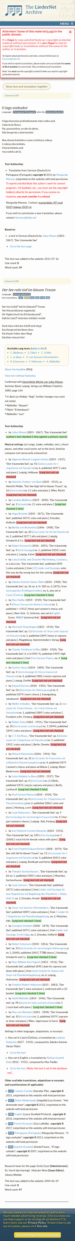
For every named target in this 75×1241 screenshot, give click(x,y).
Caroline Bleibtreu (22, 499)
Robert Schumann (21, 944)
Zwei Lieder (16, 490)
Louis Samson (19, 885)
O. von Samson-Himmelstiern (42, 357)
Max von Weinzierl (22, 1012)
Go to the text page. (21, 246)
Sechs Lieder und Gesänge (27, 726)
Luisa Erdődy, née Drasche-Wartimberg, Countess (39, 559)
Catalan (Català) (23, 1091)
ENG (32, 297)
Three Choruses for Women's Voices (32, 604)
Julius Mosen (19, 432)
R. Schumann (17, 361)
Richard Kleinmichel (22, 754)
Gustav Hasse (20, 667)
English (56, 613)
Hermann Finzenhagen (24, 626)
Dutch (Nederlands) (25, 1100)
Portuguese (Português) (28, 1133)
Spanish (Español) (23, 1146)
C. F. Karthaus (19, 735)
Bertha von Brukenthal (24, 527)
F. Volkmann (35, 361)
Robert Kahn (19, 722)
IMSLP (19, 617)
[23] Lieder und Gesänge (46, 568)
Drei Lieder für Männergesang (35, 690)
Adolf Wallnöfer (20, 998)
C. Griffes (46, 352)
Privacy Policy (37, 1222)
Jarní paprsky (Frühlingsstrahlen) (24, 590)
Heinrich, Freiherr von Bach (27, 481)
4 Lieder (22, 504)
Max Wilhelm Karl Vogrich (26, 962)
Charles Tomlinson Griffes (26, 649)
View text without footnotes (20, 375)
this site (42, 1226)
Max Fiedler (18, 600)
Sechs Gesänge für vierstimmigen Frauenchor (30, 817)
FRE (37, 297)
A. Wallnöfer (53, 361)
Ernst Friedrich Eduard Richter (28, 848)
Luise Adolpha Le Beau (24, 776)
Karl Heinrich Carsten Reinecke (29, 830)
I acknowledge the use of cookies (37, 1235)
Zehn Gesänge (47, 835)
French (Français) (23, 1123)
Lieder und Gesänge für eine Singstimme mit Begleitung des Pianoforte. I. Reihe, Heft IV (36, 894)
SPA (48, 297)
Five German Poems (42, 658)
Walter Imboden (21, 703)
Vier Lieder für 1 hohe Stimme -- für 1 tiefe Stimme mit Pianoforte (36, 708)
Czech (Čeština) (14, 595)
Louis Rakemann (21, 812)
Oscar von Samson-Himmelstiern (30, 907)
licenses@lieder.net (11, 59)
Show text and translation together (27, 86)
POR (42, 297)
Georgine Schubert (22, 925)
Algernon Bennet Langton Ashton (30, 459)
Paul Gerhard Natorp (23, 794)
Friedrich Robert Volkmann (26, 984)
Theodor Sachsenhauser (25, 871)
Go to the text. (18, 1052)
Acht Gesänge (25, 550)
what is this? (39, 348)
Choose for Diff (12, 281)
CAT (21, 297)
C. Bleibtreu (16, 352)
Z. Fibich (32, 352)
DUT (26, 297)
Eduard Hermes (20, 685)
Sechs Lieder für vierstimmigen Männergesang (44, 948)
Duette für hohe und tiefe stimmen (38, 1002)
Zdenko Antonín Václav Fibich (28, 582)
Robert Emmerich (21, 545)
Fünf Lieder (37, 780)
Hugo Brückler (20, 513)
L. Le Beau (16, 357)
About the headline (15, 369)
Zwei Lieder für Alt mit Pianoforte (50, 532)
